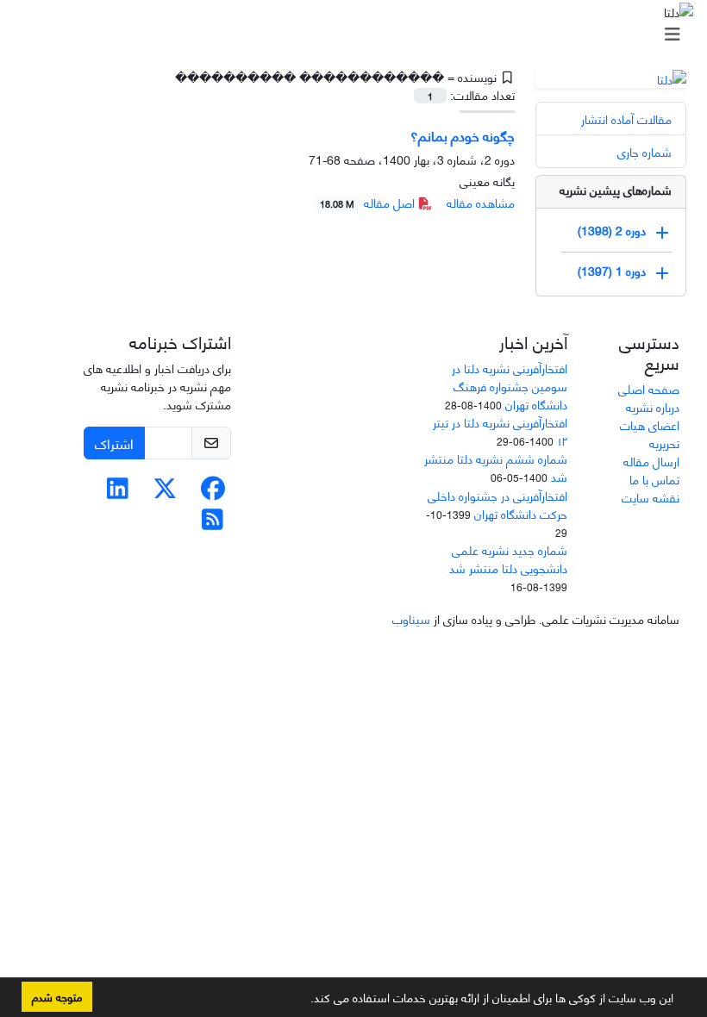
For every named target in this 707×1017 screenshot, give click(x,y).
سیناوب (411, 618)
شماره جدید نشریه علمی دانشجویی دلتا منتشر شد (508, 558)
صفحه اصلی (648, 388)
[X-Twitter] (165, 491)
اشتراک (114, 442)
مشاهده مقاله (481, 202)
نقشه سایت (650, 497)
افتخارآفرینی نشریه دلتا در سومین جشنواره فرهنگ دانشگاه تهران (509, 386)
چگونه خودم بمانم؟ (462, 134)
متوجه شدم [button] (57, 996)
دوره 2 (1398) (612, 229)
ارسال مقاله (651, 460)
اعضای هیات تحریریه (649, 433)
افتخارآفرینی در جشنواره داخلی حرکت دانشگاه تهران (497, 504)
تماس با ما (654, 479)
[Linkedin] (117, 491)
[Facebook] (212, 491)
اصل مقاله (369, 202)
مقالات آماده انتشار (626, 118)
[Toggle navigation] (358, 34)
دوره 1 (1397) (612, 269)
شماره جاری (644, 151)
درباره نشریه (652, 406)
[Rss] (212, 522)
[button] (304, 1000)
